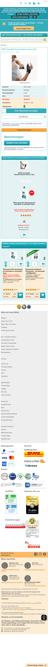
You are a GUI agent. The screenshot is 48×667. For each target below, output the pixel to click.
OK (35, 17)
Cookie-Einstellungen (7, 417)
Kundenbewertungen (24, 130)
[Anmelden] (38, 3)
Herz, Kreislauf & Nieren (8, 337)
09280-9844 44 (5, 555)
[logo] (3, 3)
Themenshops (5, 385)
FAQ (2, 373)
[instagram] (41, 554)
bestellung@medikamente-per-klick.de (11, 570)
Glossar (3, 370)
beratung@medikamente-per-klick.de (12, 582)
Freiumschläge (5, 436)
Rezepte (3, 359)
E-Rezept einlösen (6, 367)
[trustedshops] (24, 307)
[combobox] (22, 40)
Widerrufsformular (6, 432)
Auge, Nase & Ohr (6, 321)
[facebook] (36, 554)
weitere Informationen (20, 17)
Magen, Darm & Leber (8, 346)
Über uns (4, 392)
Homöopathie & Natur (7, 340)
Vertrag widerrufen (6, 420)
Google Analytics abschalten (27, 14)
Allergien (3, 318)
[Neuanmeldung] (34, 3)
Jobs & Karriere (6, 395)
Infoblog (3, 388)
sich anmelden (14, 123)
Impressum (4, 401)
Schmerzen (4, 364)
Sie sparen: (22, 229)
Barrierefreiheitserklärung (9, 414)
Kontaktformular (6, 404)
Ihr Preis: (21, 225)
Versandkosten (21, 609)
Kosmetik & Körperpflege (8, 343)
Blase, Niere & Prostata (8, 324)
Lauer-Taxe (33, 603)
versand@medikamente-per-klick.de (34, 585)
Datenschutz (5, 410)
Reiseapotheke (5, 352)
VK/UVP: (21, 227)
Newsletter (4, 376)
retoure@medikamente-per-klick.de (34, 569)
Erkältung (4, 327)
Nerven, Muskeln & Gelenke (10, 349)
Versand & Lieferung (7, 426)
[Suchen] (45, 40)
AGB (2, 407)
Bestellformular (5, 439)
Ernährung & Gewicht (7, 330)
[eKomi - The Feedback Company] (19, 307)
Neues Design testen (23, 28)
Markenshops (5, 382)
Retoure (3, 429)
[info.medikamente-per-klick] (45, 554)
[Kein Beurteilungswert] (9, 52)
